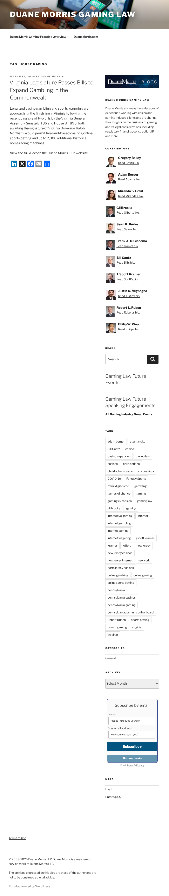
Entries (113, 797)
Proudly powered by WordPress (29, 886)
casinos (113, 463)
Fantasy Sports (136, 478)
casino (129, 449)
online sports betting (121, 582)
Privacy (140, 765)
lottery (127, 545)
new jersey (143, 545)
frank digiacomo (118, 486)
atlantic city (137, 441)
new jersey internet (120, 560)
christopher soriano (120, 471)
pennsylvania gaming (121, 605)
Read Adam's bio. (129, 179)
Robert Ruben (117, 619)
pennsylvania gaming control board (131, 612)
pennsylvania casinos (122, 597)
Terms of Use (17, 838)
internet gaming (118, 530)
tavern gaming (117, 627)
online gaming (143, 575)
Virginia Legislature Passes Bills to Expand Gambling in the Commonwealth (51, 90)
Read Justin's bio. (129, 296)
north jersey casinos (121, 567)
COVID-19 (114, 478)
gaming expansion (120, 501)
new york (144, 560)
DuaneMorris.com (86, 36)
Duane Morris (52, 76)
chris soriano (131, 463)
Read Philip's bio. (129, 329)
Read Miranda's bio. (130, 196)
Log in (109, 789)
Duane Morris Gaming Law (73, 14)
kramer (112, 545)
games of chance (119, 493)
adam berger (116, 441)
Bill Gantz (114, 449)
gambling (140, 486)
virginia (137, 627)
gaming (141, 493)
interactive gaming (120, 515)
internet (143, 515)
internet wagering (119, 538)
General (110, 658)
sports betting (140, 619)
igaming (131, 508)
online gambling (118, 575)
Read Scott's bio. (127, 279)
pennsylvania (116, 590)
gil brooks (114, 508)
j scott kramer (145, 538)
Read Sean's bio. (127, 229)
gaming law (144, 501)
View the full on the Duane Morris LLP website (49, 153)
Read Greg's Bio (128, 163)
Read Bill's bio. (125, 262)
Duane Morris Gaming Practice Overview (38, 36)
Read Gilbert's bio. (128, 212)
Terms (130, 765)
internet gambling (119, 523)
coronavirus (146, 471)
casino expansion (119, 456)
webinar (113, 634)
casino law (143, 456)
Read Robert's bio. (128, 312)
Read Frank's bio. (127, 246)
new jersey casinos (120, 553)
